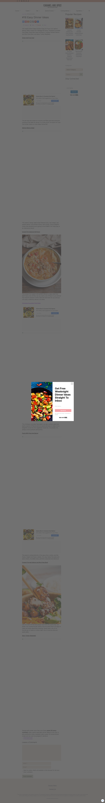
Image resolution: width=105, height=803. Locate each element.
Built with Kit (63, 417)
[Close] (72, 383)
